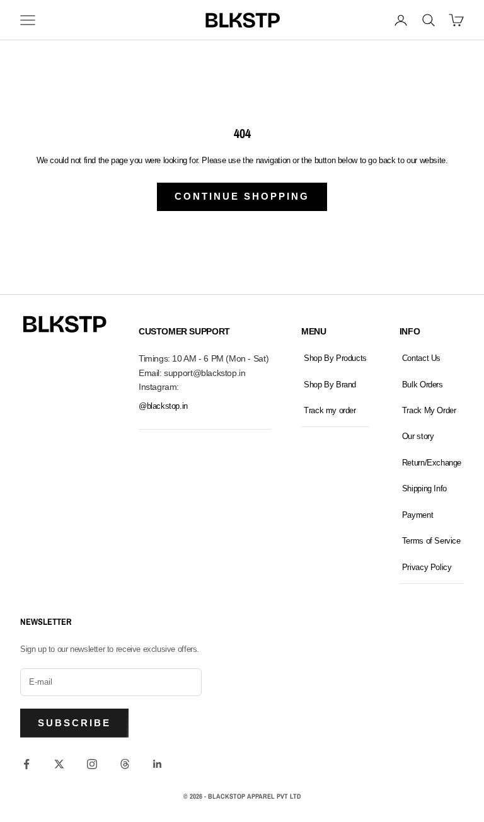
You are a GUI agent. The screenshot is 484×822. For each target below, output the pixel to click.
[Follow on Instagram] (92, 764)
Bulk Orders (422, 384)
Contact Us (421, 358)
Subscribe (74, 722)
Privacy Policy (427, 567)
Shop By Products (335, 358)
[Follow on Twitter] (59, 764)
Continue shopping (242, 196)
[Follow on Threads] (124, 764)
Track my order (330, 410)
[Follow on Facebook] (26, 764)
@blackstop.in (163, 406)
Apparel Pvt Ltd (274, 796)
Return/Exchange (431, 462)
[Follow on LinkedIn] (157, 764)
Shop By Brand (330, 384)
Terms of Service (431, 540)
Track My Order (429, 410)
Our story (418, 436)
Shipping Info (424, 488)
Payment (417, 515)
